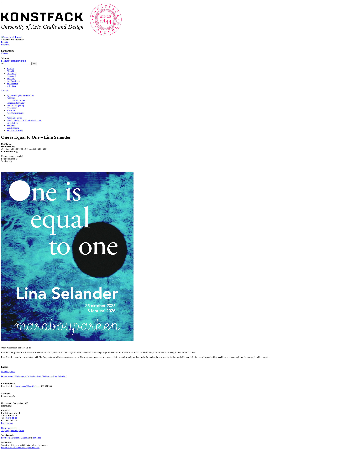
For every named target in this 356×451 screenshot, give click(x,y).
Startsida (10, 68)
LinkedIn (25, 438)
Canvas (4, 53)
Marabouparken (8, 371)
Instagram (15, 438)
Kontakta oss (12, 83)
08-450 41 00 (11, 418)
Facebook (5, 438)
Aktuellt (10, 71)
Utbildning (11, 73)
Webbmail (5, 44)
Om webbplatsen (8, 428)
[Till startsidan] (61, 34)
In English (11, 86)
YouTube (37, 438)
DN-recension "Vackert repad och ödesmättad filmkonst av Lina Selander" (33, 376)
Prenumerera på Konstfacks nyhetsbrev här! (20, 447)
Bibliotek (11, 78)
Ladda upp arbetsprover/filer (13, 61)
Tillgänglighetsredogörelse (12, 430)
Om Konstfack (13, 81)
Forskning (11, 76)
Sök (3, 63)
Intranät (4, 42)
